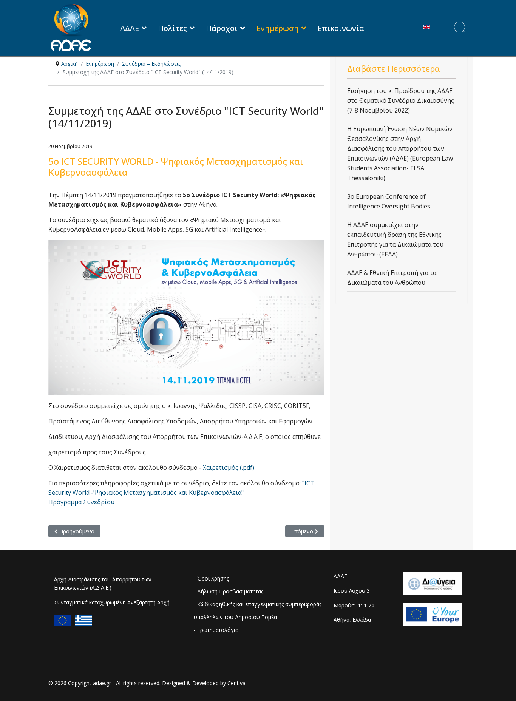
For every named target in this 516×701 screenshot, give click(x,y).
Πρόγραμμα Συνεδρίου (81, 502)
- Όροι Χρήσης (211, 578)
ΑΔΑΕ (129, 28)
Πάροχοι (222, 28)
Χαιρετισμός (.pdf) (228, 467)
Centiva (236, 683)
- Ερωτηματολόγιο (216, 629)
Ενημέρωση (277, 28)
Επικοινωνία (341, 28)
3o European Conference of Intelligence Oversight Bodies (388, 201)
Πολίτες (172, 28)
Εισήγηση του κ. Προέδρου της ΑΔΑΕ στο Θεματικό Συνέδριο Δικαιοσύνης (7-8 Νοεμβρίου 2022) (400, 100)
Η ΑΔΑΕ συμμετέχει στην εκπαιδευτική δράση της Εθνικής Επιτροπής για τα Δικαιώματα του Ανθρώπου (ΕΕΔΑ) (395, 239)
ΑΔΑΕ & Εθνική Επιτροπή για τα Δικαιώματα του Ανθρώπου (391, 278)
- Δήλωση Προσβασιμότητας (228, 591)
